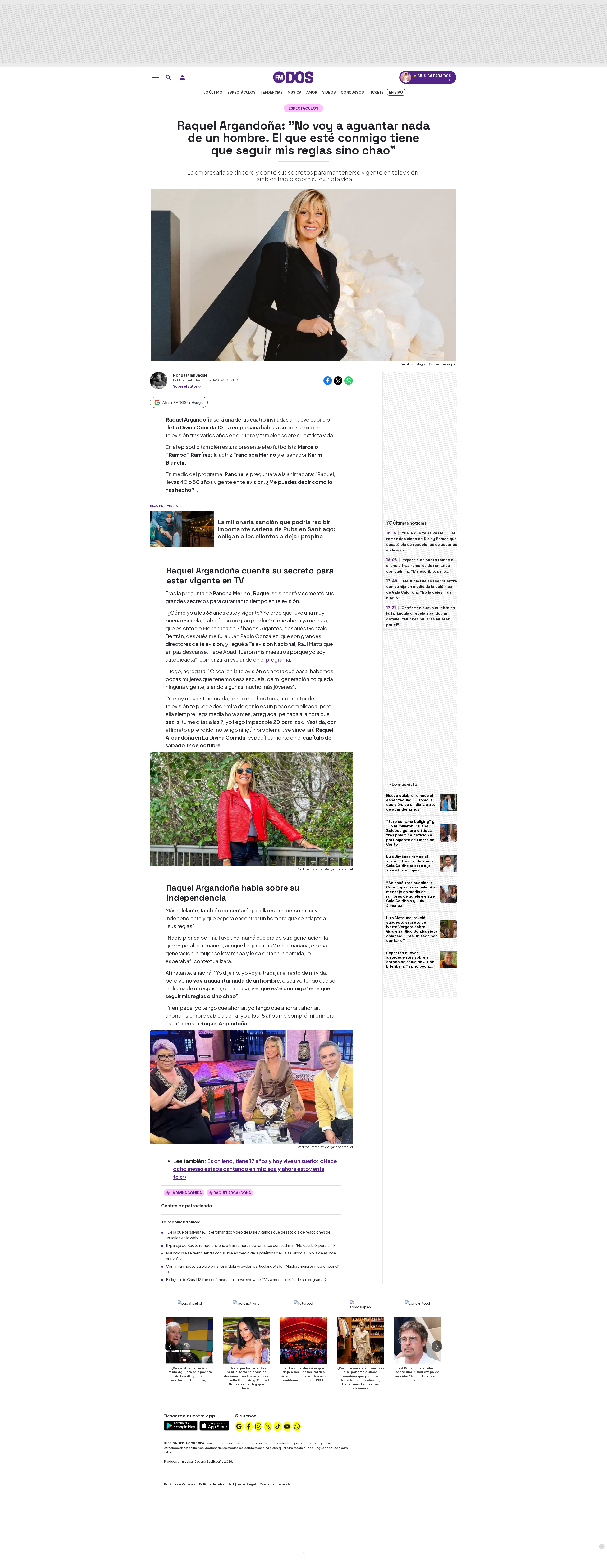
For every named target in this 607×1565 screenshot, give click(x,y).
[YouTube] (287, 1426)
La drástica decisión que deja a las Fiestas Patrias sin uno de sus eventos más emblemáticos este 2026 (303, 1374)
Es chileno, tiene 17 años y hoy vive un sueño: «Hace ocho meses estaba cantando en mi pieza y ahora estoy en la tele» (255, 1169)
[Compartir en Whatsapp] (348, 380)
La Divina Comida (186, 1193)
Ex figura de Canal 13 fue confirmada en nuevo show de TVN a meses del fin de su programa (244, 1279)
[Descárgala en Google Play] (181, 1425)
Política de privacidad (216, 1484)
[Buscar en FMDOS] (169, 77)
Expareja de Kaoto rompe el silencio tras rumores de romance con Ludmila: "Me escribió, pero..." (249, 1245)
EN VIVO (396, 92)
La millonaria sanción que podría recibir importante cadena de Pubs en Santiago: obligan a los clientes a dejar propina (276, 529)
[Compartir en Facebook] (327, 380)
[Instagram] (258, 1426)
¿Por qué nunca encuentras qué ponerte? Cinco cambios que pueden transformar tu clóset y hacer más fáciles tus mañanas (360, 1378)
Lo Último (212, 92)
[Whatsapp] (296, 1426)
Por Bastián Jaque (190, 375)
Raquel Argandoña (232, 1193)
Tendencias (272, 92)
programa (278, 659)
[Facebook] (248, 1426)
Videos (329, 92)
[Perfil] (182, 77)
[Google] (239, 1426)
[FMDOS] (293, 76)
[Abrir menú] (155, 77)
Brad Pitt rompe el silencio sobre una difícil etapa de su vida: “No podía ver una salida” (417, 1374)
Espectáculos (241, 92)
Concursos (352, 92)
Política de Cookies (179, 1484)
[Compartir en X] (338, 380)
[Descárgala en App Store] (214, 1425)
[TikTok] (277, 1426)
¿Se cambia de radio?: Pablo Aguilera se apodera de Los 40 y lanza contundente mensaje (190, 1374)
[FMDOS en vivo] (405, 77)
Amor (311, 92)
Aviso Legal (247, 1484)
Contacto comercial (276, 1484)
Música (294, 92)
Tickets (376, 92)
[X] (267, 1426)
